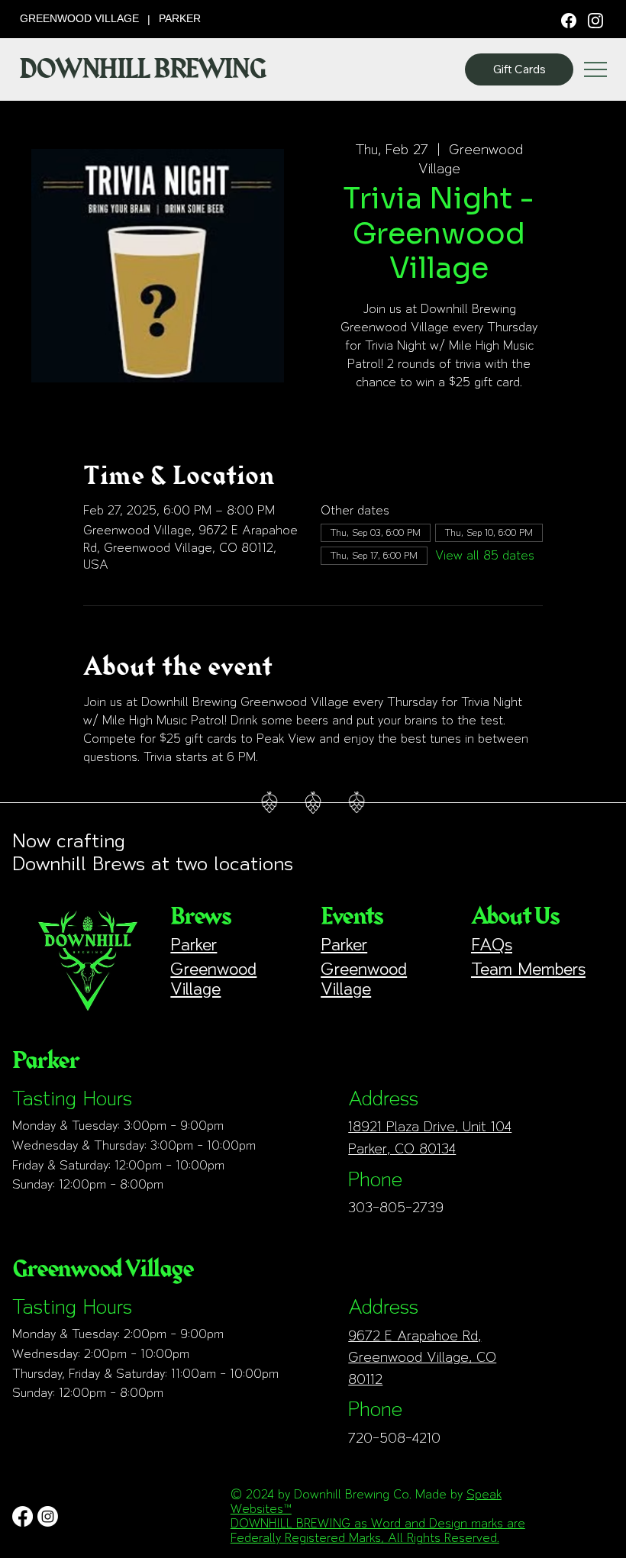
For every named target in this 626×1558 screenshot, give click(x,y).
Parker (193, 944)
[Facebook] (568, 19)
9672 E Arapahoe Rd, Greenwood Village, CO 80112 (422, 1357)
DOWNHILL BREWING (142, 69)
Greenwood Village (213, 978)
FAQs (491, 944)
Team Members (528, 969)
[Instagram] (595, 19)
